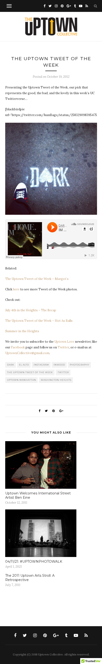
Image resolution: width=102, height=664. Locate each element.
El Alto (24, 364)
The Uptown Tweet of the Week (30, 372)
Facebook (18, 347)
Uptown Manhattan (21, 380)
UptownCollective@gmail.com (27, 353)
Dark (10, 364)
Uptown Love (64, 342)
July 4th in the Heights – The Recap (30, 310)
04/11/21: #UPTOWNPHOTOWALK (33, 561)
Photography (79, 364)
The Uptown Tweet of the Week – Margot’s (37, 279)
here (16, 289)
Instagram (41, 364)
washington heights (56, 380)
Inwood (59, 364)
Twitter (63, 347)
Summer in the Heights (22, 331)
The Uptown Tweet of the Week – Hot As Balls (39, 321)
